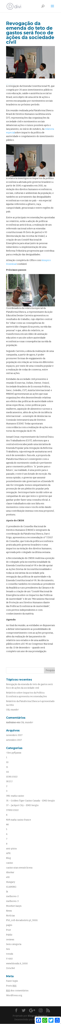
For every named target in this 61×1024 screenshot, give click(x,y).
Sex (8, 949)
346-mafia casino (15, 796)
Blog (8, 858)
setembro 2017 (14, 740)
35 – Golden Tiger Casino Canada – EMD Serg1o (30, 800)
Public (9, 934)
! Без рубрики (13, 752)
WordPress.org (14, 995)
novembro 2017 (14, 735)
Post (8, 930)
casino (9, 863)
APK (8, 853)
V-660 (9, 958)
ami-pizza (11, 848)
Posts (11, 985)
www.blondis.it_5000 (17, 963)
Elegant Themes (37, 1016)
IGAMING (11, 887)
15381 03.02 (12, 776)
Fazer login (12, 981)
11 (7, 767)
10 (7, 762)
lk (7, 891)
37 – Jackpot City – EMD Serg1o (22, 805)
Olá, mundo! (12, 709)
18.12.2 (9, 781)
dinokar (10, 872)
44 (7, 824)
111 (7, 772)
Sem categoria (13, 944)
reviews (10, 939)
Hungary (10, 882)
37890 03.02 (12, 810)
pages (9, 925)
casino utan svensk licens (19, 867)
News (9, 911)
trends (9, 954)
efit (8, 877)
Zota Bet (10, 968)
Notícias (10, 915)
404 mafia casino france (18, 820)
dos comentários (17, 990)
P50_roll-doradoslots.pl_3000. (22, 920)
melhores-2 (12, 896)
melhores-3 (12, 901)
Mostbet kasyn (13, 906)
